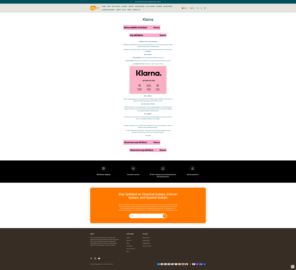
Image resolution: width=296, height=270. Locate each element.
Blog (127, 251)
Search (128, 237)
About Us (128, 240)
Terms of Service (130, 248)
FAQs (127, 243)
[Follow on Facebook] (91, 258)
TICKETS (118, 9)
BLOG (124, 9)
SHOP (108, 6)
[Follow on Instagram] (95, 258)
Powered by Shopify (108, 264)
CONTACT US (136, 9)
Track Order (129, 246)
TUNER (129, 9)
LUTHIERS (124, 6)
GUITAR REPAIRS (140, 6)
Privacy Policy (146, 237)
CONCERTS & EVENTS (108, 9)
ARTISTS (131, 6)
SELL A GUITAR (150, 6)
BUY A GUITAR (116, 6)
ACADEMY (159, 6)
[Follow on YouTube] (99, 258)
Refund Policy (146, 240)
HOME (104, 6)
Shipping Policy (146, 243)
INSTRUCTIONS (167, 6)
